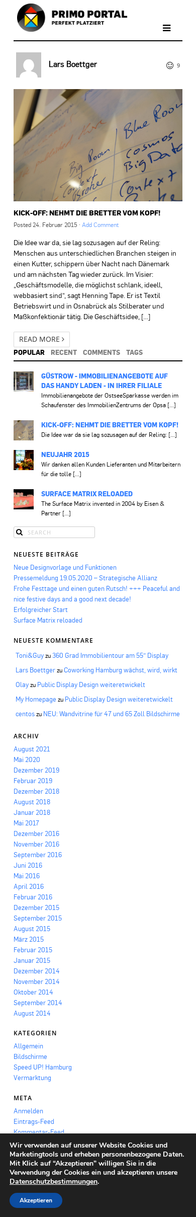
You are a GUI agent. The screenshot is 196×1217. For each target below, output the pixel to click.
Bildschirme (30, 1056)
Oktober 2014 (33, 992)
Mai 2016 (27, 875)
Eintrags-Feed (34, 1121)
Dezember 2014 (37, 970)
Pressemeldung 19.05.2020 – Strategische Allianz (85, 577)
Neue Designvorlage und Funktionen (65, 567)
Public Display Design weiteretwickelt (91, 684)
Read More (40, 339)
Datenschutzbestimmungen (53, 1181)
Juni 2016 (28, 865)
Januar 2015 (32, 960)
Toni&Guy (30, 655)
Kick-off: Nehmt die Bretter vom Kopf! (87, 212)
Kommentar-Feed (39, 1131)
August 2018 (32, 801)
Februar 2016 (33, 896)
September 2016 (38, 854)
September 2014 (38, 1002)
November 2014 (37, 981)
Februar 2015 (33, 949)
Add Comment (100, 224)
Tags (134, 352)
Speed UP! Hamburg (43, 1067)
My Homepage (36, 699)
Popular (29, 352)
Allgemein (28, 1045)
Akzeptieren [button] (36, 1200)
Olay (22, 684)
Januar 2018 (32, 812)
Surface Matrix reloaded (87, 493)
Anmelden (28, 1110)
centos (25, 713)
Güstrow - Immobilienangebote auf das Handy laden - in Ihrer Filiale (104, 380)
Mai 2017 (26, 822)
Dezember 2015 (36, 907)
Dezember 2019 (36, 770)
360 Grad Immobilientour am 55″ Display (110, 655)
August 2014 (32, 1013)
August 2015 (32, 928)
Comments (101, 352)
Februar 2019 (33, 780)
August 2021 (32, 748)
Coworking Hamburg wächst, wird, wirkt (120, 669)
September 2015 (38, 918)
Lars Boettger (73, 63)
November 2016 (36, 844)
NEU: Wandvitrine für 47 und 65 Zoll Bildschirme (111, 713)
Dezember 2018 (36, 791)
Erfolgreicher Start (41, 609)
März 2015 (29, 939)
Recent (64, 352)
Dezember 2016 (36, 833)
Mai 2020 (27, 759)
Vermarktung (32, 1077)
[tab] (29, 352)
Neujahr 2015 (65, 454)
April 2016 (29, 886)
